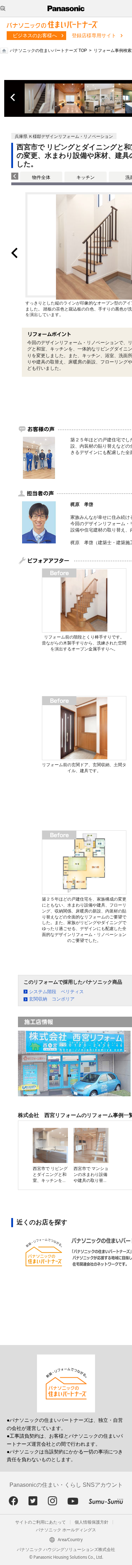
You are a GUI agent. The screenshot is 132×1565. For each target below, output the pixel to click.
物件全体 (41, 177)
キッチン (85, 177)
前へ (13, 97)
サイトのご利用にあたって (40, 1522)
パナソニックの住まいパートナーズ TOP (48, 50)
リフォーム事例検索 (113, 50)
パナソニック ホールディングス (66, 1530)
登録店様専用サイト (94, 35)
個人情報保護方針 (91, 1522)
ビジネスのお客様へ (35, 35)
